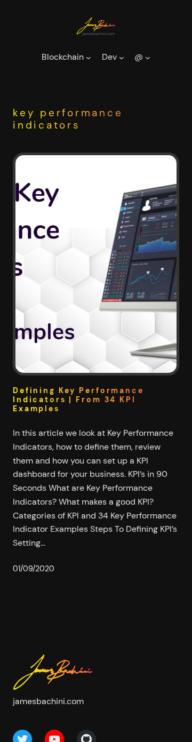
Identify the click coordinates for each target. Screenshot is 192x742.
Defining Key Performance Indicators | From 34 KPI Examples (78, 399)
